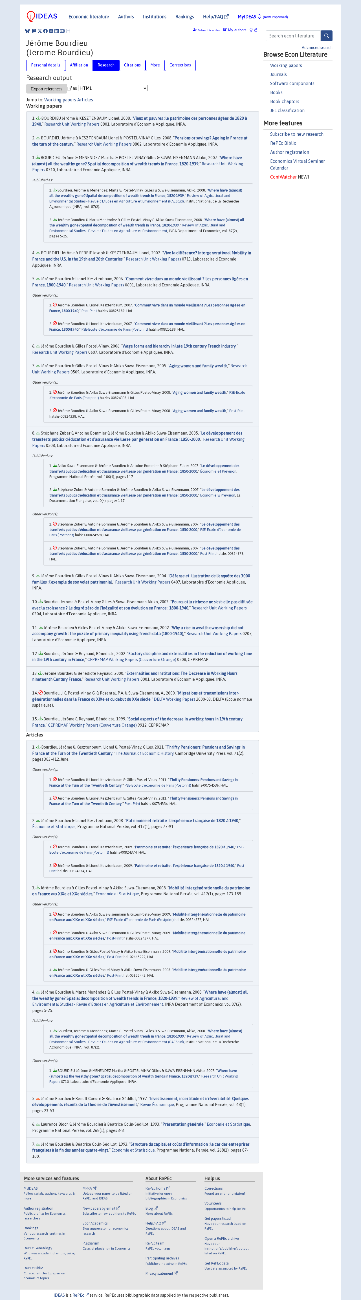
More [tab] (155, 65)
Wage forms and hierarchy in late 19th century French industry (179, 346)
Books (276, 92)
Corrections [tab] (180, 65)
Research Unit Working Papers (72, 124)
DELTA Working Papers (174, 699)
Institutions (154, 16)
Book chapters (284, 101)
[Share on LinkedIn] (56, 31)
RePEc (78, 1295)
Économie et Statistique (54, 826)
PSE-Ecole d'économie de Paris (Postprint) (115, 329)
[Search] (327, 35)
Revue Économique (157, 1104)
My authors (236, 30)
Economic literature (89, 16)
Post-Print (89, 311)
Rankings (184, 16)
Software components (292, 83)
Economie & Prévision (217, 495)
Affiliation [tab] (79, 65)
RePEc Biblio (283, 143)
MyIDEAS (263, 16)
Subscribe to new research (296, 134)
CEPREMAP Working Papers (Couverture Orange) (131, 659)
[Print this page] (68, 31)
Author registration (289, 152)
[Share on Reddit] (51, 31)
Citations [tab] (132, 65)
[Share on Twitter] (40, 31)
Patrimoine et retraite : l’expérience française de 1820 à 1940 (182, 820)
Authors (126, 16)
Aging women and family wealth (198, 366)
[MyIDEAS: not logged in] (252, 30)
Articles (85, 99)
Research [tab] (106, 65)
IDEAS (59, 1295)
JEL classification (287, 110)
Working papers (286, 65)
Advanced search (317, 47)
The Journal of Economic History (144, 753)
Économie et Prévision (218, 471)
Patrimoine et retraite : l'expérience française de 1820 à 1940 (184, 847)
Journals (278, 74)
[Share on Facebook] (45, 31)
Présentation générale (183, 1124)
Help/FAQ (213, 16)
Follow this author (209, 30)
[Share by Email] (62, 31)
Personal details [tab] (45, 65)
